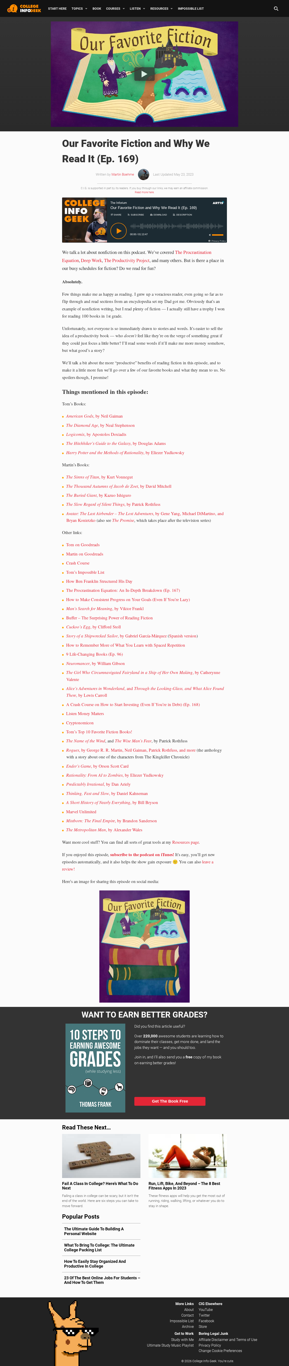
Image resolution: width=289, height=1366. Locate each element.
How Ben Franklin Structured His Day (99, 581)
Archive (188, 1326)
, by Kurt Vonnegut (99, 477)
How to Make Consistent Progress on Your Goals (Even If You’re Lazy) (128, 599)
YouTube (206, 1310)
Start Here (57, 8)
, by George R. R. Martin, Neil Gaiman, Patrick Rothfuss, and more (131, 750)
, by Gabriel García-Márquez (116, 636)
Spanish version (182, 636)
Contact (187, 1315)
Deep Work (91, 260)
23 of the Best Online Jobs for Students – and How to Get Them (102, 1280)
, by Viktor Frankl (105, 608)
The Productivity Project (127, 260)
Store (203, 1326)
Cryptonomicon (80, 722)
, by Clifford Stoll (93, 627)
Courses (113, 8)
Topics (77, 8)
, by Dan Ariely (98, 784)
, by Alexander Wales (104, 829)
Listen (135, 8)
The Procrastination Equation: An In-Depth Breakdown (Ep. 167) (123, 590)
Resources (159, 8)
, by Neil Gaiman (94, 416)
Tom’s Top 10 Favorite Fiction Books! (99, 731)
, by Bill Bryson (112, 802)
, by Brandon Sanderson (111, 820)
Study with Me (182, 1340)
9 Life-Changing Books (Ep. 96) (94, 654)
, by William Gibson (95, 663)
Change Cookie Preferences (220, 1351)
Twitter (204, 1315)
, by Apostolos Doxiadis (96, 434)
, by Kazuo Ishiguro (98, 495)
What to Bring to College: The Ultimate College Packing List (99, 1247)
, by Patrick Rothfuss (113, 504)
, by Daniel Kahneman (107, 793)
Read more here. (144, 192)
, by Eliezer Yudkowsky (125, 452)
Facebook (206, 1321)
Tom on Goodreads (83, 544)
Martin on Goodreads (84, 554)
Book (97, 8)
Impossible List (191, 8)
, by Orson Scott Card (97, 766)
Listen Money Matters (85, 713)
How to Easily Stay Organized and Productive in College (95, 1263)
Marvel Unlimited (81, 811)
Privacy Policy (210, 1345)
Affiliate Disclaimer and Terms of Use (228, 1340)
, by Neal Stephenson (100, 425)
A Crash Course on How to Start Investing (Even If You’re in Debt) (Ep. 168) (133, 704)
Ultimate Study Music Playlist (170, 1345)
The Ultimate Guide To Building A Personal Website (94, 1231)
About (189, 1310)
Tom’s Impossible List (85, 572)
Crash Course (77, 563)
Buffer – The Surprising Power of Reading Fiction (109, 617)
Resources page (185, 842)
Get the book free (170, 1101)
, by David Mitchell (118, 486)
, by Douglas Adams (116, 443)
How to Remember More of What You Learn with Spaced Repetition (125, 645)
